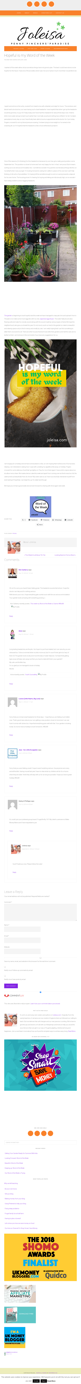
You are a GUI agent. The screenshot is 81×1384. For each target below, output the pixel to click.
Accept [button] (36, 1381)
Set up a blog (9, 1194)
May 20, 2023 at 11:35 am (26, 634)
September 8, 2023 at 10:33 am (30, 849)
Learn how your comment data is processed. (45, 1003)
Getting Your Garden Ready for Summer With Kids (21, 1153)
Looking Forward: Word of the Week (16, 1158)
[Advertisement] (40, 90)
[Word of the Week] (40, 516)
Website (6, 947)
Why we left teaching (11, 1183)
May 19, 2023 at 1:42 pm (26, 573)
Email (6, 936)
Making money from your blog (15, 1199)
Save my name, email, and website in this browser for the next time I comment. (30, 961)
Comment (8, 902)
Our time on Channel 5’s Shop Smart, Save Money (21, 1228)
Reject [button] (44, 1381)
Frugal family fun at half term (14, 1213)
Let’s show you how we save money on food (19, 1223)
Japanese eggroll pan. (47, 319)
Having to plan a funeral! (13, 1218)
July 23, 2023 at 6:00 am (26, 804)
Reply (11, 616)
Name (6, 925)
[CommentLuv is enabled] (14, 996)
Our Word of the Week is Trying (15, 1173)
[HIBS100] (8, 1353)
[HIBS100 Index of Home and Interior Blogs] (13, 1352)
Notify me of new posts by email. (15, 979)
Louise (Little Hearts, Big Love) (29, 699)
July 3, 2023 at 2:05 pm (25, 753)
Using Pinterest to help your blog (15, 1203)
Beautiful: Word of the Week (14, 1163)
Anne (20, 631)
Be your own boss (11, 1189)
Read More (51, 1381)
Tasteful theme (41, 1372)
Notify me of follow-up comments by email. (18, 970)
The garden (8, 315)
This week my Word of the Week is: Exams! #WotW (47, 603)
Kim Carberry (23, 570)
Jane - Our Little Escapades (28, 750)
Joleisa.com (57, 1015)
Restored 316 (53, 1372)
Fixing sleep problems (12, 1208)
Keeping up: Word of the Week (14, 1168)
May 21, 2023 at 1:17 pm (26, 702)
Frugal (14, 533)
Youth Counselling (31, 674)
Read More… (72, 1031)
